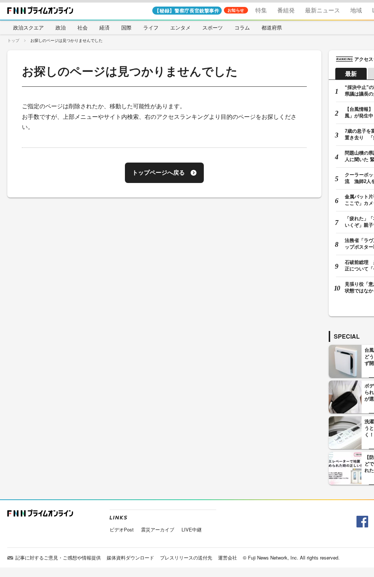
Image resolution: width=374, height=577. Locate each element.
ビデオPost (122, 529)
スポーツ (212, 27)
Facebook (361, 521)
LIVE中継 (192, 529)
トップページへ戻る (158, 172)
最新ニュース (322, 10)
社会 (82, 27)
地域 (356, 10)
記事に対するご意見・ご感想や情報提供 (58, 557)
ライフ (151, 27)
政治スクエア (28, 27)
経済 (104, 27)
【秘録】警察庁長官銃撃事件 (186, 10)
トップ (13, 40)
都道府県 (272, 27)
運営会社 (227, 557)
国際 (126, 27)
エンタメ (180, 27)
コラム (242, 27)
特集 (261, 10)
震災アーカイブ (157, 529)
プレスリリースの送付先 (186, 557)
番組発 (286, 10)
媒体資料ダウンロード (130, 557)
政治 (61, 27)
